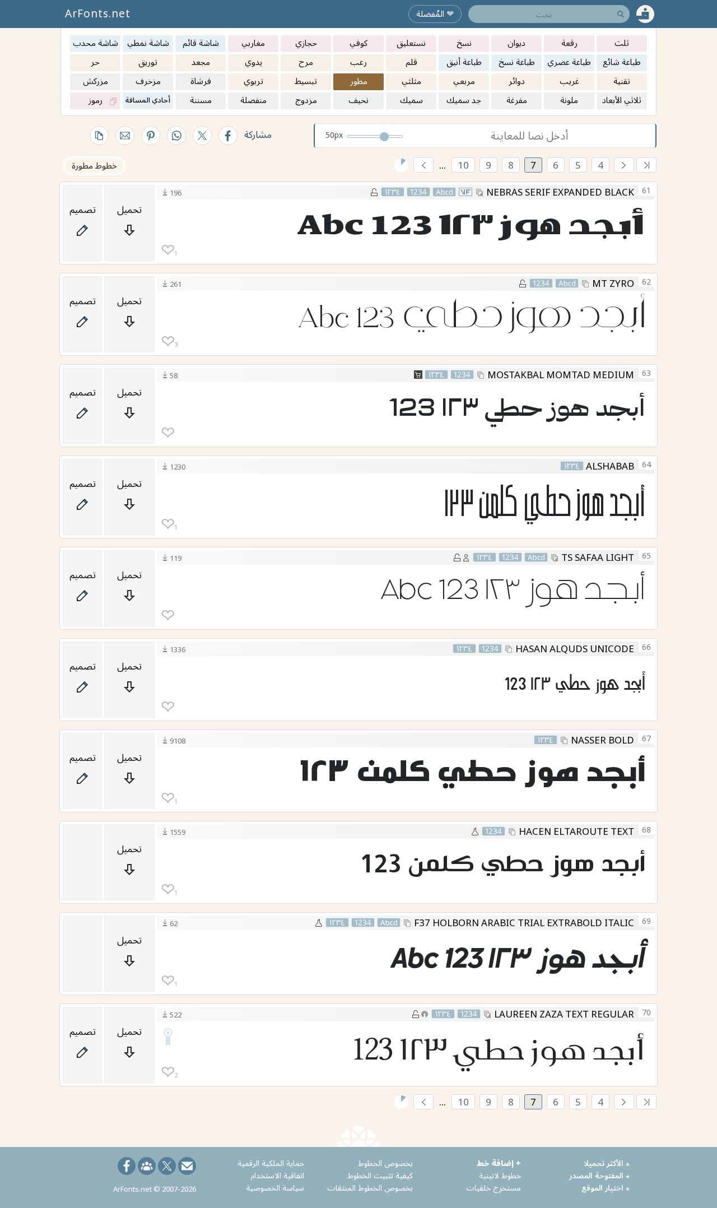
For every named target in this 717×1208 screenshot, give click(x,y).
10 (463, 165)
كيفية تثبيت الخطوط (380, 1175)
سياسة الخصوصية (275, 1187)
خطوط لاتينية (500, 1175)
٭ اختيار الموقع (605, 1187)
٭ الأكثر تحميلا (607, 1163)
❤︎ (167, 250)
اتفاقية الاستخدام (277, 1175)
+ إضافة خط (499, 1163)
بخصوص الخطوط (385, 1163)
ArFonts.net (98, 13)
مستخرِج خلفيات (493, 1187)
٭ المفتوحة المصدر (599, 1175)
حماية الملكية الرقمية (271, 1163)
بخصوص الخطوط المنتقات (370, 1187)
